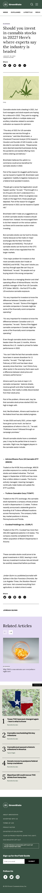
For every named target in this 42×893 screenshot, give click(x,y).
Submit (32, 861)
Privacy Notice (9, 827)
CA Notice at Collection (13, 831)
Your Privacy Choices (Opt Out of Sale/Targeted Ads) (18, 845)
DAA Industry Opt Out (12, 840)
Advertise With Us (10, 819)
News (5, 12)
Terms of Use (8, 823)
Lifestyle (28, 12)
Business (6, 23)
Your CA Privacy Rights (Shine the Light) (19, 835)
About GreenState (10, 814)
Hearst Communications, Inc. (17, 886)
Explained (15, 12)
